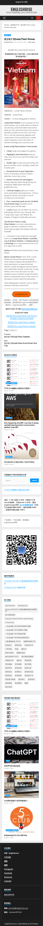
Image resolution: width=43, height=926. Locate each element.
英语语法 (31, 679)
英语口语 (28, 668)
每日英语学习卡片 (12, 656)
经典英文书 (9, 660)
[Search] (32, 18)
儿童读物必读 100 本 (13, 641)
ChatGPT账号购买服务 (21, 750)
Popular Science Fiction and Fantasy (19, 619)
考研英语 (28, 660)
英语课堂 (8, 683)
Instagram (8, 869)
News (7, 383)
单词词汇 (8, 645)
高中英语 (8, 687)
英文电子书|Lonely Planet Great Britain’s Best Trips (20, 343)
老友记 (19, 660)
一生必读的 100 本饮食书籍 (15, 634)
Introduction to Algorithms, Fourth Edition (21, 446)
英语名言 (8, 672)
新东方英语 (9, 653)
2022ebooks (22, 605)
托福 (16, 649)
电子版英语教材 (27, 656)
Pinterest (8, 877)
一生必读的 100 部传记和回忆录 (17, 637)
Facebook (8, 873)
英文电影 (18, 664)
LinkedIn (7, 881)
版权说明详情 (9, 895)
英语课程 (18, 683)
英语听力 (18, 672)
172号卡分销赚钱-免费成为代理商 (16, 490)
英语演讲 (18, 675)
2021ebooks (10, 605)
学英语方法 (29, 645)
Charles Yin (9, 42)
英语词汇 (21, 679)
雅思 (26, 683)
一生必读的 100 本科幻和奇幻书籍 (18, 626)
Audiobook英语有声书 (12, 830)
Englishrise (21, 9)
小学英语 (8, 649)
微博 (6, 865)
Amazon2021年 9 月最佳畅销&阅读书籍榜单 (21, 610)
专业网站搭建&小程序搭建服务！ (21, 784)
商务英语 (18, 645)
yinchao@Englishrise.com (18, 908)
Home (6, 25)
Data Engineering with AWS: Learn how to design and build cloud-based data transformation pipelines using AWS (21, 407)
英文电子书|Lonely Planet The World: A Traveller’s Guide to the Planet (21, 317)
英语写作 (8, 668)
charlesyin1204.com (29, 309)
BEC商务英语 (10, 615)
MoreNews (23, 924)
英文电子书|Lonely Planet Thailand (21, 322)
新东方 (23, 649)
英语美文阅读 (10, 679)
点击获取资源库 (21, 294)
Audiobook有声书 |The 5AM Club (21, 819)
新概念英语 (21, 653)
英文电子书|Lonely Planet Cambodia (21, 326)
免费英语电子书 (29, 641)
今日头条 (7, 857)
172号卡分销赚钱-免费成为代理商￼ (21, 372)
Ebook (38, 18)
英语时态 (8, 675)
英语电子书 (15, 25)
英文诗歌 (28, 664)
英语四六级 (29, 672)
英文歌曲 (8, 664)
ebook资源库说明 (26, 505)
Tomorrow (9, 622)
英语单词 (18, 668)
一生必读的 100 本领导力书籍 (16, 630)
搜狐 (6, 861)
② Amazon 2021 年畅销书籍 (14, 587)
